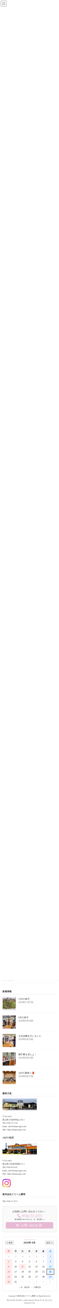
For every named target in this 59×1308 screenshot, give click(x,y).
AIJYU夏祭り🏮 (26, 1072)
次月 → (49, 1242)
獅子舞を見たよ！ (27, 1054)
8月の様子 (23, 1017)
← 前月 (9, 1242)
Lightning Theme (33, 1300)
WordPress (19, 1300)
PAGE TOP (54, 1265)
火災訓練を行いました (29, 1035)
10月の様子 (24, 998)
